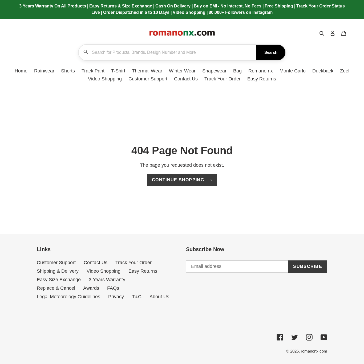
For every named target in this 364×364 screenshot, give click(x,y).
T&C (136, 296)
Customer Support (56, 262)
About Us (159, 296)
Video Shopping (103, 271)
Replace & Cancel (56, 288)
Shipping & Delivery (58, 271)
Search (270, 52)
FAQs (113, 288)
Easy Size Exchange (59, 279)
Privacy (116, 296)
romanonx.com (314, 351)
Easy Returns (142, 271)
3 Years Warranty (107, 279)
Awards (91, 288)
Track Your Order (133, 262)
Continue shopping (178, 180)
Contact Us (95, 262)
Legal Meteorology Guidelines (68, 296)
